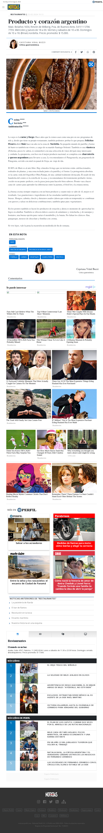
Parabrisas (74, 810)
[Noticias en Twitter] (51, 802)
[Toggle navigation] (4, 7)
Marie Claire (30, 810)
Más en (11, 509)
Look (98, 810)
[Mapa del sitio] (64, 802)
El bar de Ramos (19, 607)
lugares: (13, 246)
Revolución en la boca (22, 612)
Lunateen (53, 816)
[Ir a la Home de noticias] (51, 794)
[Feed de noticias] (57, 802)
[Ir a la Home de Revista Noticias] (13, 7)
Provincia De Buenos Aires (40, 249)
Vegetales (34, 257)
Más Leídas (14, 660)
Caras (19, 810)
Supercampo (87, 810)
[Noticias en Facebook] (44, 802)
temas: (12, 254)
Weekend (62, 810)
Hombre (52, 810)
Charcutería (47, 257)
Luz (37, 816)
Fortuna (42, 810)
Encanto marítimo (20, 618)
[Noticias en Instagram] (38, 802)
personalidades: (17, 239)
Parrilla (13, 257)
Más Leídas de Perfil (19, 718)
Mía (43, 816)
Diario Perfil (8, 810)
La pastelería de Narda (22, 602)
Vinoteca (59, 257)
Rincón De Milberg (18, 249)
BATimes (64, 816)
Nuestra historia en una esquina (27, 623)
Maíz (12, 242)
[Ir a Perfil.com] (97, 2)
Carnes (24, 257)
